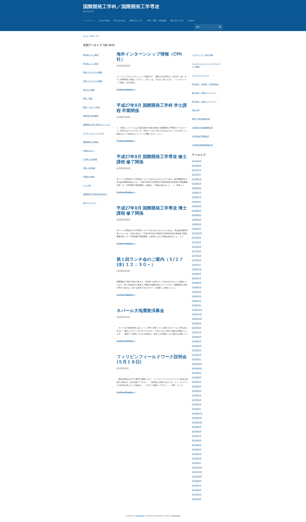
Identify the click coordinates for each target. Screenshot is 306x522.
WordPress (140, 516)
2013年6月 (196, 440)
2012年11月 (197, 472)
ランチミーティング (200, 75)
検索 (220, 26)
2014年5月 (196, 391)
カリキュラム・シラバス (93, 133)
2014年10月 (197, 368)
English (191, 20)
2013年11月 (197, 418)
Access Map (104, 20)
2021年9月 (196, 165)
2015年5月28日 (123, 117)
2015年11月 (197, 314)
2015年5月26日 (123, 219)
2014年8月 (196, 377)
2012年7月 (196, 485)
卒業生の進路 (89, 177)
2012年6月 (196, 490)
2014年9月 (196, 373)
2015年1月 (196, 359)
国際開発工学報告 (90, 142)
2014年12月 (197, 364)
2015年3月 (196, 350)
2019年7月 (196, 192)
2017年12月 (197, 233)
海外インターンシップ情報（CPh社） (149, 56)
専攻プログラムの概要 (92, 72)
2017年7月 (196, 242)
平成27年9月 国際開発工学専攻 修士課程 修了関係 (152, 159)
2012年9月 (196, 481)
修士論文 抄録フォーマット (204, 93)
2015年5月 (196, 341)
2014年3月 (196, 400)
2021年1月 (196, 174)
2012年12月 (197, 467)
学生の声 (195, 110)
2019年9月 (196, 188)
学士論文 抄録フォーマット (204, 101)
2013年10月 (197, 422)
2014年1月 (196, 409)
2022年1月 (196, 161)
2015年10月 (197, 319)
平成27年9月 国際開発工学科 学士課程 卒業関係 (152, 108)
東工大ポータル (177, 20)
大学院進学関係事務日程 (202, 145)
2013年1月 (196, 463)
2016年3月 (196, 296)
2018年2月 (196, 224)
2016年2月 (196, 301)
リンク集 (87, 185)
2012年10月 (197, 476)
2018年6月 (196, 215)
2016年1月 (196, 305)
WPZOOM (176, 516)
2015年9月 (196, 323)
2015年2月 (196, 355)
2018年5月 (196, 219)
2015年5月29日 (123, 65)
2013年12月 (197, 413)
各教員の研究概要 (90, 116)
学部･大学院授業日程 (201, 119)
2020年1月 (196, 183)
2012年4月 (196, 499)
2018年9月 (196, 206)
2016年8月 (196, 274)
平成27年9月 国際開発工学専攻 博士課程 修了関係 (152, 210)
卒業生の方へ (89, 151)
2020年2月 (197, 179)
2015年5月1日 (123, 368)
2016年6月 (196, 282)
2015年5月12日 (123, 317)
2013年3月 (196, 454)
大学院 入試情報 (90, 159)
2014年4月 (196, 395)
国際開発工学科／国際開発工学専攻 (121, 6)
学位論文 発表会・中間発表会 (205, 84)
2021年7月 (196, 170)
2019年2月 (196, 197)
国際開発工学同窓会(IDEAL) (95, 194)
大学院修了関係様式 (200, 136)
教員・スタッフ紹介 (91, 107)
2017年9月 (196, 237)
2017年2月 (196, 260)
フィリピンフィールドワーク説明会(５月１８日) (152, 359)
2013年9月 (196, 427)
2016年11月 (197, 269)
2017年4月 (196, 251)
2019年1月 (196, 201)
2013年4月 (196, 449)
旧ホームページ (89, 203)
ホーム (85, 36)
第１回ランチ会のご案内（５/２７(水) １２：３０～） (150, 262)
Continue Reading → (126, 89)
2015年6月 (196, 337)
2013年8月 (196, 431)
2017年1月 (196, 265)
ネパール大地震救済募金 (140, 310)
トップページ (89, 20)
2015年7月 (196, 332)
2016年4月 (196, 292)
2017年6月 (196, 247)
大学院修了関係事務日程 (202, 128)
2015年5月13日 (123, 271)
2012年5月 (196, 494)
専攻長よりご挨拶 (90, 55)
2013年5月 (196, 445)
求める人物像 (89, 90)
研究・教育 (88, 98)
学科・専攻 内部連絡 (156, 20)
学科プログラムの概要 (92, 81)
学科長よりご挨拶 (90, 64)
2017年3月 (196, 256)
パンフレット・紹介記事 (202, 55)
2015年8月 (196, 328)
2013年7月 (196, 436)
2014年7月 (196, 382)
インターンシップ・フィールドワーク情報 (206, 65)
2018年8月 (196, 210)
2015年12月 (197, 310)
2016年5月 (196, 287)
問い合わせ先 (119, 20)
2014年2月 (196, 404)
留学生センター (136, 20)
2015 (92, 36)
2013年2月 (196, 458)
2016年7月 (196, 278)
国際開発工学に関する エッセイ (96, 124)
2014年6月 (196, 386)
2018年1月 (196, 228)
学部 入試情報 (89, 168)
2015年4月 (196, 346)
